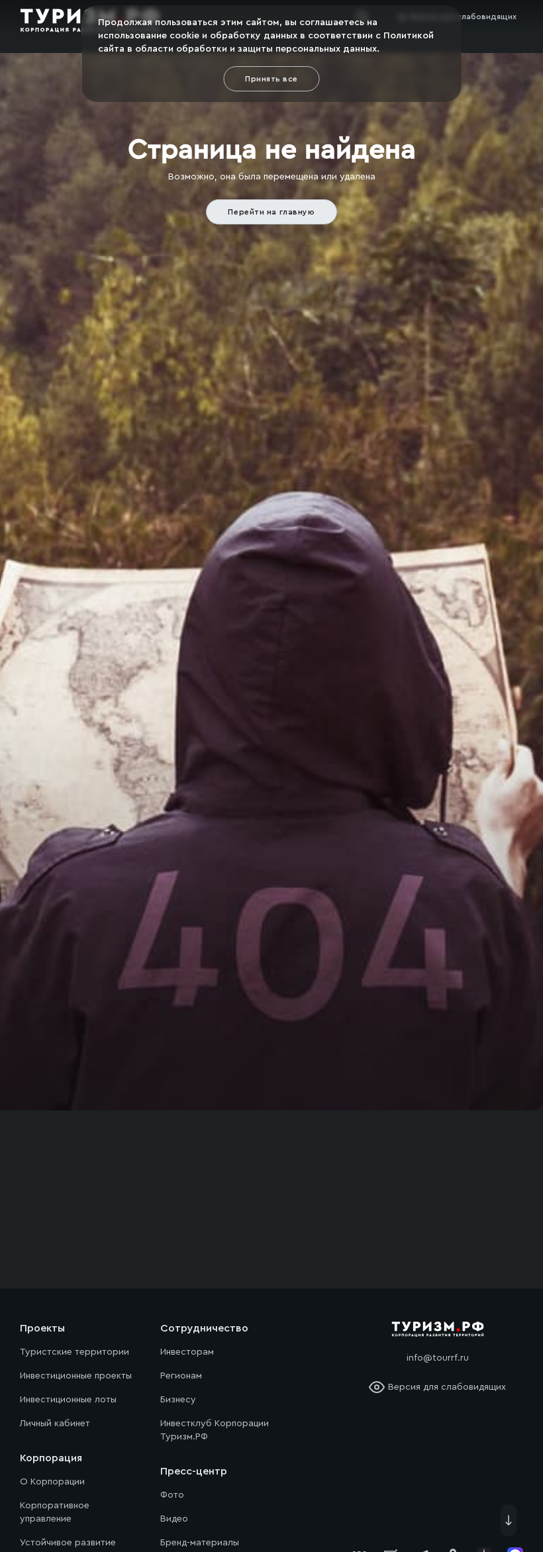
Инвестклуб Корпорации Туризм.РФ (214, 1430)
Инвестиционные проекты (76, 1376)
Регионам (181, 1376)
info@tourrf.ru (438, 1358)
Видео (174, 1519)
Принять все (271, 79)
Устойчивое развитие (68, 1542)
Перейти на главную (271, 212)
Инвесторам (187, 1352)
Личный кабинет (55, 1423)
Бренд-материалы (199, 1542)
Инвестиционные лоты (68, 1399)
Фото (172, 1495)
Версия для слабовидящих (447, 1387)
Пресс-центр (193, 1471)
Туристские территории (74, 1352)
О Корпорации (52, 1481)
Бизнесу (178, 1399)
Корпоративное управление (54, 1512)
